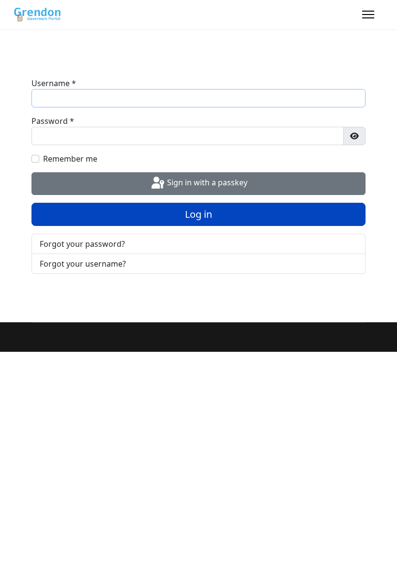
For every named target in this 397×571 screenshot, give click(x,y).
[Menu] (368, 14)
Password (52, 121)
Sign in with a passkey (206, 183)
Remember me (70, 158)
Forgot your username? (83, 263)
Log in (198, 214)
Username (53, 83)
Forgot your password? (82, 244)
